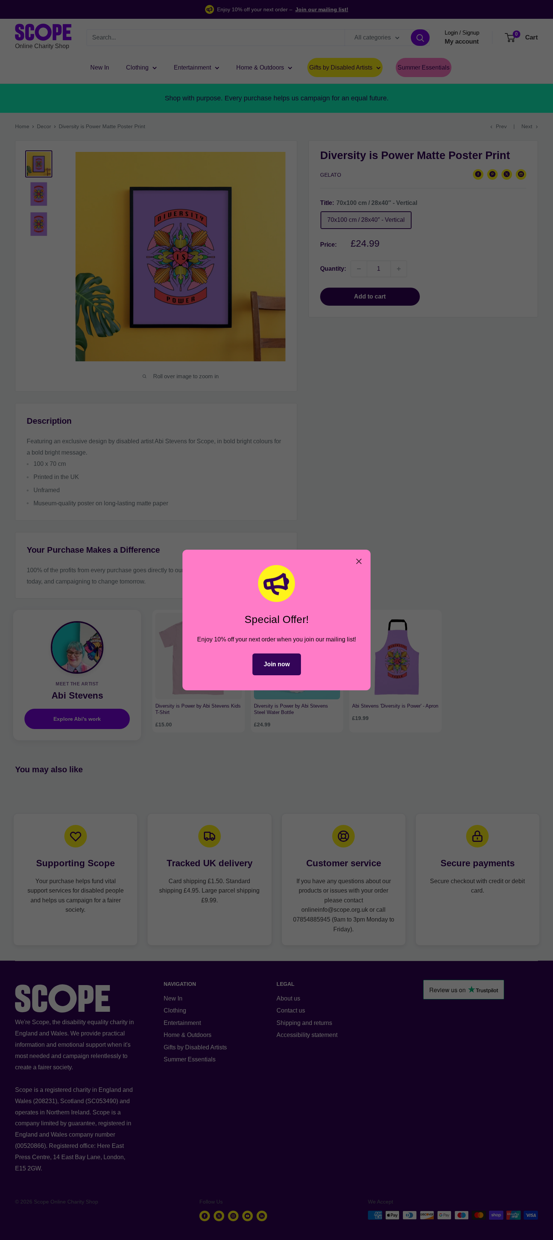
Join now (277, 664)
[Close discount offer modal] (359, 561)
